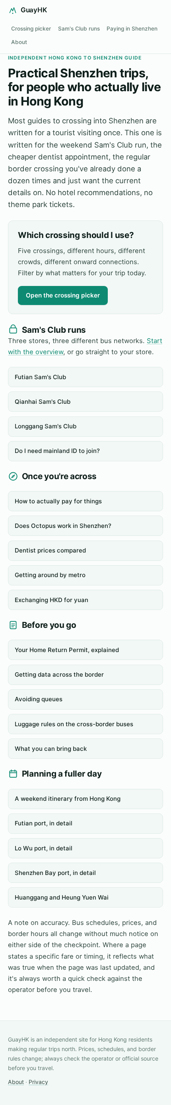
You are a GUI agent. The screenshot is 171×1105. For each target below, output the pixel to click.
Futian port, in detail (43, 823)
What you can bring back (51, 748)
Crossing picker (31, 28)
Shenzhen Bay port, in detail (55, 873)
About (19, 42)
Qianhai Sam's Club (42, 401)
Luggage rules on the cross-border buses (74, 724)
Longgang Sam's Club (45, 426)
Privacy (38, 1081)
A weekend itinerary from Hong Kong (67, 798)
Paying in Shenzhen (132, 28)
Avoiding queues (38, 699)
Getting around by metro (50, 575)
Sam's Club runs (79, 28)
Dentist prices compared (50, 550)
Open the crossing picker (63, 295)
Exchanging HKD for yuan (51, 600)
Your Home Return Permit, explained (67, 650)
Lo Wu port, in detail (43, 848)
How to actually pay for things (58, 501)
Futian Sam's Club (40, 377)
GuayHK (34, 10)
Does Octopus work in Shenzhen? (63, 525)
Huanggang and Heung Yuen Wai (62, 897)
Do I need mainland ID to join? (57, 451)
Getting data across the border (59, 674)
